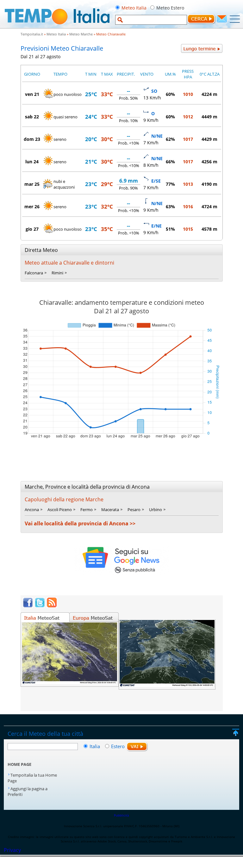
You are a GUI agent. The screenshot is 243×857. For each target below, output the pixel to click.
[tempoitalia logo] (57, 26)
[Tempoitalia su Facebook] (27, 606)
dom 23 (32, 139)
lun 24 (32, 162)
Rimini (57, 273)
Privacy (12, 850)
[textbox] (151, 20)
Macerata (110, 509)
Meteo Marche (81, 34)
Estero (118, 746)
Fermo (86, 509)
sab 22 (32, 117)
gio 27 (32, 229)
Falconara (34, 273)
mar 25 (32, 184)
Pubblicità (121, 815)
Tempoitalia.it (32, 34)
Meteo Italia (134, 8)
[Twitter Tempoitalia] (39, 606)
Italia (95, 746)
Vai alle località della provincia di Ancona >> (80, 523)
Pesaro (134, 509)
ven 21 (32, 94)
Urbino (155, 509)
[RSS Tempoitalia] (52, 606)
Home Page (19, 764)
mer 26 (32, 206)
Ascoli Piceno (59, 509)
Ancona (32, 509)
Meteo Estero (170, 8)
